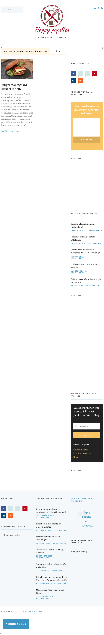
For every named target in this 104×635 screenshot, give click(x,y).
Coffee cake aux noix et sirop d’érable (84, 266)
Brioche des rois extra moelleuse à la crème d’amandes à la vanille (51, 579)
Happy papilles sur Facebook (81, 500)
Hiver (75, 457)
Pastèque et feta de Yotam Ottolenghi (83, 238)
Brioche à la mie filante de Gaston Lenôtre (83, 226)
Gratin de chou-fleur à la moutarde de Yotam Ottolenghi (86, 251)
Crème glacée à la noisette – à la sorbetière (86, 281)
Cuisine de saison (80, 449)
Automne (87, 453)
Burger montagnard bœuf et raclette (14, 87)
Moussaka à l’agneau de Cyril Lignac (50, 592)
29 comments (59, 584)
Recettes (77, 453)
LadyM (4, 131)
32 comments (92, 286)
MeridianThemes (36, 611)
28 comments (42, 598)
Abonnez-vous (16, 624)
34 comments (77, 273)
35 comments (95, 230)
